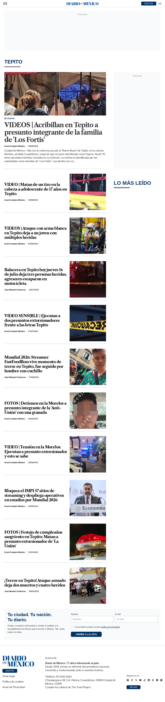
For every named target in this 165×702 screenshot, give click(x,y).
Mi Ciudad (9, 118)
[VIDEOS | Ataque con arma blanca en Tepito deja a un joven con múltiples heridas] (88, 235)
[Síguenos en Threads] (153, 680)
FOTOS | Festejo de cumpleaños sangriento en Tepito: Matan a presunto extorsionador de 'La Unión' (33, 539)
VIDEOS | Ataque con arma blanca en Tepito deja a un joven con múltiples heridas (35, 233)
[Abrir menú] (5, 3)
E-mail (118, 614)
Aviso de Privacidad (13, 687)
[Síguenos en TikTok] (144, 680)
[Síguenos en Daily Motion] (161, 680)
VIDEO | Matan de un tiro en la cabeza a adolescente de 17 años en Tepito (35, 189)
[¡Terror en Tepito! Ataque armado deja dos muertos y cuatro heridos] (88, 585)
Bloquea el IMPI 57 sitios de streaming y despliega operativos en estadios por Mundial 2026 (34, 495)
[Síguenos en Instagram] (127, 680)
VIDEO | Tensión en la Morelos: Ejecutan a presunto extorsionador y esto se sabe (35, 452)
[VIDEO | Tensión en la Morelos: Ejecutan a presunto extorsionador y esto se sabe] (88, 454)
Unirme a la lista (86, 634)
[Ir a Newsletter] (160, 3)
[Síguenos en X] (136, 680)
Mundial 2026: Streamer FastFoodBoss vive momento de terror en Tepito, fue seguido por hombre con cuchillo (33, 364)
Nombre (74, 614)
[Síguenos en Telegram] (157, 680)
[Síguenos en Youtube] (140, 680)
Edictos (10, 671)
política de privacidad (110, 627)
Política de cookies (13, 681)
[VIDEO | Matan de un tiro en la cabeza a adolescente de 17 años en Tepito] (88, 192)
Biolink (133, 687)
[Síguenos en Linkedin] (148, 680)
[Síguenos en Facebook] (132, 680)
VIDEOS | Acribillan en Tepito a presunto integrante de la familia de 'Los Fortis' (53, 132)
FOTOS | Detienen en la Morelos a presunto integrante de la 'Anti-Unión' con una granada (35, 408)
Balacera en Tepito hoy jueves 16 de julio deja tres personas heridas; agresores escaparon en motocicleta (35, 277)
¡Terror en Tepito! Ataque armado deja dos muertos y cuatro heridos (35, 582)
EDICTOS (149, 3)
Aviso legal (8, 676)
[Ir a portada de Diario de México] (18, 661)
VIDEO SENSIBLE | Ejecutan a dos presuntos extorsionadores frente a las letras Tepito (32, 320)
